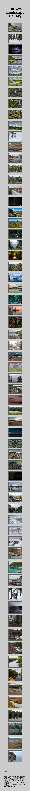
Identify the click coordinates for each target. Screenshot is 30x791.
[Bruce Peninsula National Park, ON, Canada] (15, 567)
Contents (20, 771)
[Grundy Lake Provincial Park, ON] (15, 389)
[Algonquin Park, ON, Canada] (15, 702)
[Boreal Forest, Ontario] (15, 410)
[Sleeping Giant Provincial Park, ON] (15, 432)
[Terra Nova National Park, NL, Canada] (15, 476)
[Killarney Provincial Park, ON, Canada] (15, 553)
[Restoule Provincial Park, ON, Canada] (15, 675)
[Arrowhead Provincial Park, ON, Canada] (15, 689)
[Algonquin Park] (15, 27)
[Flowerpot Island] (15, 580)
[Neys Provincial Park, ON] (15, 356)
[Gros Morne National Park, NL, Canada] (15, 487)
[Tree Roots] (15, 465)
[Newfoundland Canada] (15, 508)
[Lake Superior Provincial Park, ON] (15, 400)
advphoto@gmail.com (11, 786)
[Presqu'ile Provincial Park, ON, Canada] (15, 594)
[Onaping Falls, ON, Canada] (15, 635)
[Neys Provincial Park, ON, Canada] (15, 421)
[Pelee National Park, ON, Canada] (15, 662)
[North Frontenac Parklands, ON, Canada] (15, 607)
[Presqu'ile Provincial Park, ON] (15, 519)
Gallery (16, 768)
